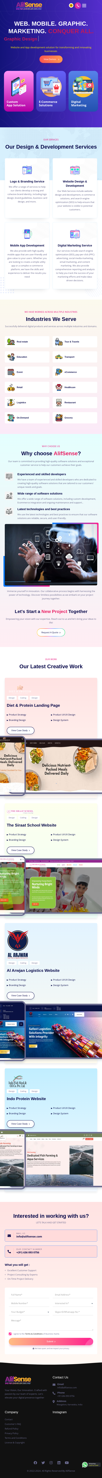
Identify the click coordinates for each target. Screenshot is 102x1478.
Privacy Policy (11, 1433)
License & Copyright (15, 1442)
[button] (84, 5)
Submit (50, 1341)
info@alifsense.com (67, 1387)
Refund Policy (11, 1428)
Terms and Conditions (16, 1437)
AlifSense (70, 1470)
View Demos (50, 59)
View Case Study (19, 730)
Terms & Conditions (34, 1334)
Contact (9, 1419)
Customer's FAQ (13, 1424)
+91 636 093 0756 (66, 1396)
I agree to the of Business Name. (36, 1334)
